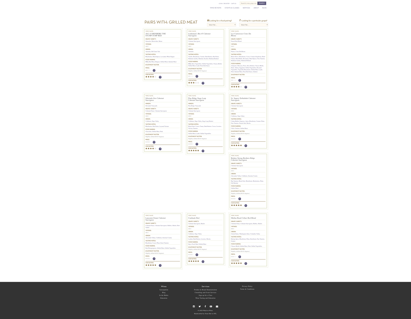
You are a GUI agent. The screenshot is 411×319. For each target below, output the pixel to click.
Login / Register (224, 3)
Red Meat (152, 62)
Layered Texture (164, 126)
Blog (264, 8)
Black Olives (235, 57)
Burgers (157, 62)
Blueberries (148, 57)
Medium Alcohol (203, 59)
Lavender (163, 57)
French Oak (242, 123)
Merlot (174, 225)
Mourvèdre (155, 41)
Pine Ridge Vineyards (194, 106)
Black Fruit (191, 126)
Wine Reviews (215, 8)
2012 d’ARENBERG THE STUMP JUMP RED (155, 34)
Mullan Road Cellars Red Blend (243, 218)
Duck (232, 68)
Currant (202, 57)
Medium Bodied (214, 59)
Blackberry (196, 57)
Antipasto (234, 66)
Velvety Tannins (193, 128)
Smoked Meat (172, 62)
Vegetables (198, 64)
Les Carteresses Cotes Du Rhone (241, 34)
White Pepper (170, 57)
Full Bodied (234, 183)
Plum (262, 121)
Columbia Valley (255, 234)
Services (246, 8)
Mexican (240, 66)
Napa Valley (155, 121)
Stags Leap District (207, 121)
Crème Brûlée (235, 121)
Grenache (148, 41)
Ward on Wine (163, 5)
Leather (190, 239)
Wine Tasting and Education (205, 298)
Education (163, 298)
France (233, 51)
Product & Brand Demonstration (205, 290)
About (256, 8)
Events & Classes (232, 8)
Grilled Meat (164, 62)
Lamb (198, 66)
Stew (193, 64)
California (148, 121)
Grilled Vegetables (207, 64)
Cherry (202, 126)
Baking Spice (235, 239)
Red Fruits (216, 57)
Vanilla (190, 57)
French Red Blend (236, 41)
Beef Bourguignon (150, 248)
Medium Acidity (193, 59)
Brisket (252, 66)
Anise (247, 121)
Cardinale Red (193, 218)
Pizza (244, 66)
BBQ (146, 62)
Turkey (237, 68)
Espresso (242, 121)
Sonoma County (253, 176)
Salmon (255, 72)
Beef (197, 244)
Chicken (237, 128)
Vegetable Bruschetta (244, 70)
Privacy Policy (247, 286)
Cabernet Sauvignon (194, 41)
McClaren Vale (155, 51)
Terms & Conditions (247, 289)
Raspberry (258, 57)
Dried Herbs (239, 59)
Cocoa (214, 126)
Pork (232, 72)
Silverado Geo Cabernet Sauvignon (154, 99)
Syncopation (163, 290)
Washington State (244, 234)
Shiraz (160, 41)
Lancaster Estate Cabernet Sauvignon (155, 219)
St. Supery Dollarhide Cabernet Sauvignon (243, 99)
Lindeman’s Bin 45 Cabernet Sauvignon (199, 34)
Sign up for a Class (205, 295)
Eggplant (242, 68)
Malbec (169, 225)
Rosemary (246, 59)
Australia (148, 51)
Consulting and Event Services (205, 292)
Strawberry (253, 239)
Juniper (233, 241)
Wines (164, 286)
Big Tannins (234, 181)
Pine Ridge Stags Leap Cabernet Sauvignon (197, 99)
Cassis (248, 57)
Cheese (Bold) (217, 64)
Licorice (218, 126)
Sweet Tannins (164, 243)
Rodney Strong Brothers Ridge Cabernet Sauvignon (243, 159)
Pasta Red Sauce (205, 66)
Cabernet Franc (149, 111)
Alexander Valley (236, 176)
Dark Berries (208, 57)
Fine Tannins (261, 59)
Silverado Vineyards (151, 106)
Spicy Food (191, 244)
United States (235, 234)
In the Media (163, 295)
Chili (232, 128)
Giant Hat (208, 314)
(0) (233, 3)
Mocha (248, 123)
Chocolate (148, 131)
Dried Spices (156, 57)
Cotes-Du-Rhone (240, 51)
